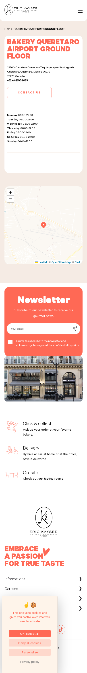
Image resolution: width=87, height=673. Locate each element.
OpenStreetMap (61, 262)
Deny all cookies (29, 643)
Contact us (29, 92)
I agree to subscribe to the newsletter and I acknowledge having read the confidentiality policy (47, 343)
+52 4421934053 (17, 80)
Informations (14, 578)
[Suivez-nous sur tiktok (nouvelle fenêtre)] (60, 633)
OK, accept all (29, 633)
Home (8, 28)
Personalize (30, 652)
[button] (43, 225)
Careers (11, 588)
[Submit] (74, 329)
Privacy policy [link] (29, 661)
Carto (78, 262)
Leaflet (42, 262)
